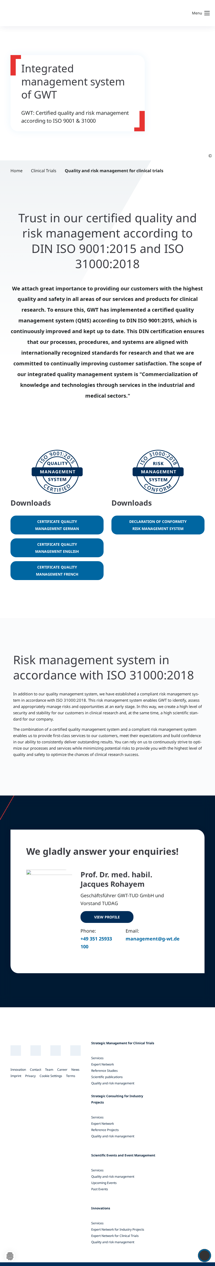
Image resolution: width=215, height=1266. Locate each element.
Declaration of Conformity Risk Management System (158, 525)
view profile (107, 917)
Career (62, 1069)
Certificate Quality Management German (57, 525)
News (75, 1069)
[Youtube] (55, 1050)
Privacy (30, 1076)
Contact (35, 1069)
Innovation (18, 1069)
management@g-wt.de (153, 938)
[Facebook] (75, 1050)
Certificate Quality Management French (57, 571)
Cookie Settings (51, 1076)
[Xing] (35, 1050)
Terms (70, 1076)
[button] (10, 1256)
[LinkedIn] (15, 1050)
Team (49, 1069)
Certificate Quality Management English (57, 548)
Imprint (15, 1076)
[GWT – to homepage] (45, 13)
